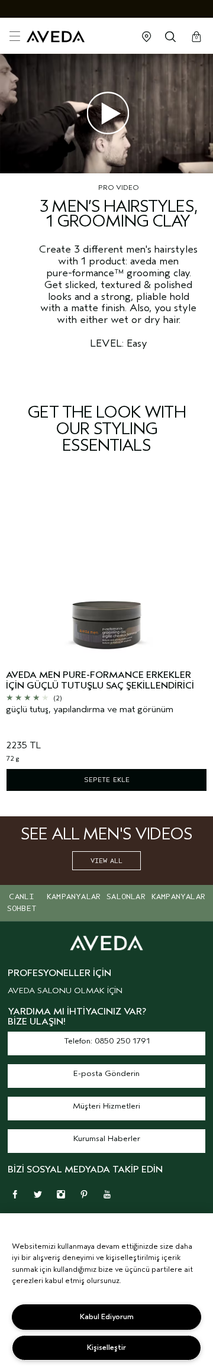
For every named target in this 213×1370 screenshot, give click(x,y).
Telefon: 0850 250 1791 (107, 1041)
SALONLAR (126, 896)
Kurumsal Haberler (106, 1138)
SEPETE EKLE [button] (107, 780)
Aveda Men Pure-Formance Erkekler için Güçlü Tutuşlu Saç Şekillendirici (100, 680)
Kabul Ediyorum (107, 1316)
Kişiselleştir (106, 1347)
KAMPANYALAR (74, 896)
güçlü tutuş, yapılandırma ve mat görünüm (89, 710)
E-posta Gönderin (106, 1073)
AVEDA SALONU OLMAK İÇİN (65, 991)
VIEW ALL (106, 861)
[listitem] (106, 640)
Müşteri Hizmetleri (106, 1106)
